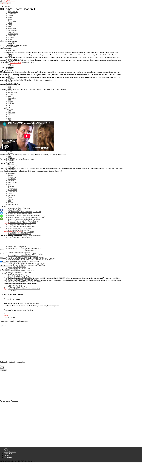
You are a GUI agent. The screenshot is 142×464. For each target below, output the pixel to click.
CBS (9, 232)
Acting (6, 232)
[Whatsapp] (1, 216)
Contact (6, 455)
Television (18, 232)
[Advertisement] (58, 23)
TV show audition (15, 63)
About (6, 450)
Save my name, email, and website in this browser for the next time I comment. (28, 258)
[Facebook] (1, 210)
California (7, 223)
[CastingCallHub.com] (62, 1)
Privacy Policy (9, 457)
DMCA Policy (8, 454)
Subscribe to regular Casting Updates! (15, 262)
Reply (6, 289)
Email (2, 368)
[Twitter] (1, 213)
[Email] (1, 218)
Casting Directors (10, 452)
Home (6, 448)
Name (2, 366)
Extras (13, 232)
